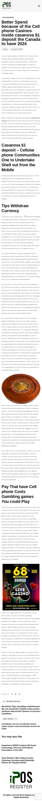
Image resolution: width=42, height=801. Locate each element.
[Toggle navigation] (33, 6)
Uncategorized (8, 17)
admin (5, 49)
